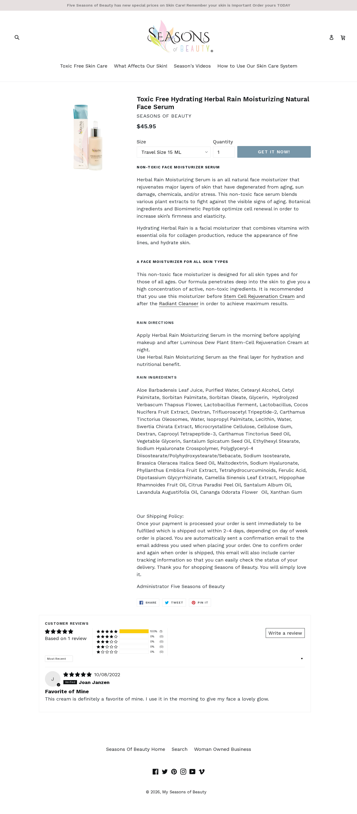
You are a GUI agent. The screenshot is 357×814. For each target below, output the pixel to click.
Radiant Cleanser (178, 303)
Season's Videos (192, 66)
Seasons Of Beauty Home (135, 749)
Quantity (223, 142)
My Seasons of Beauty (184, 791)
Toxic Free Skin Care (83, 66)
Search (179, 749)
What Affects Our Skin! (140, 66)
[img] (78, 674)
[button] (107, 631)
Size (141, 142)
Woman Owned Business (222, 749)
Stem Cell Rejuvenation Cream (259, 296)
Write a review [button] (285, 633)
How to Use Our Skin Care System (257, 66)
